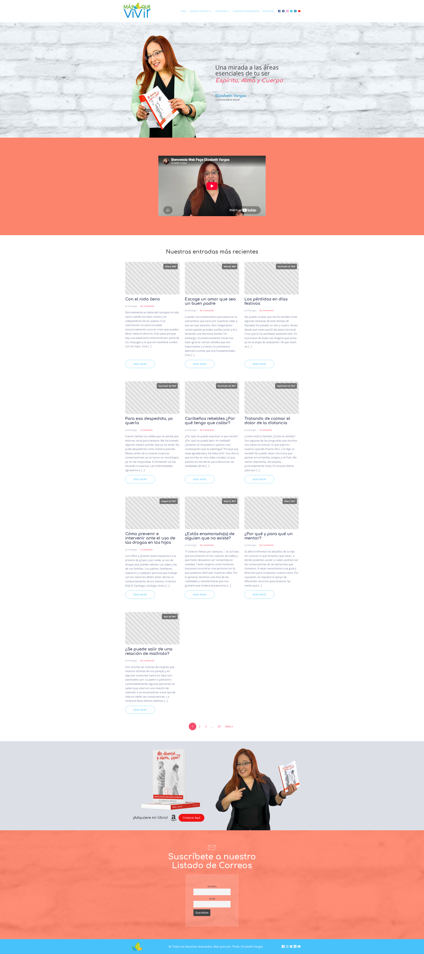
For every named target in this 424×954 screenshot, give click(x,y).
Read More (140, 364)
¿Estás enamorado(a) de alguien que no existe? (209, 536)
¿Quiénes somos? (199, 11)
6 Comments (266, 429)
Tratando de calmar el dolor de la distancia (267, 421)
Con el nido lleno (142, 299)
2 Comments (146, 549)
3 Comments (146, 429)
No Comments (147, 306)
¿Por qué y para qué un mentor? (268, 536)
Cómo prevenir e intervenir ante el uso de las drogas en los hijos (150, 538)
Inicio (183, 11)
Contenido (221, 11)
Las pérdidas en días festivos (266, 301)
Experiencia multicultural (246, 11)
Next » (229, 726)
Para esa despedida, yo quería (149, 421)
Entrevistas (268, 11)
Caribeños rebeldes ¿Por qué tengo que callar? (210, 421)
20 (219, 726)
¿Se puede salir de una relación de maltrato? (148, 651)
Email (212, 898)
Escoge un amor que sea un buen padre (210, 301)
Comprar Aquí (191, 818)
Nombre (212, 886)
